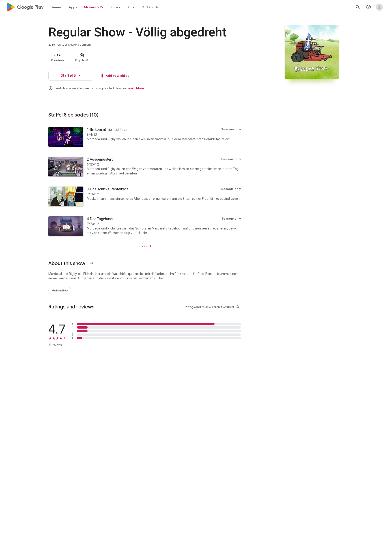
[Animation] (59, 290)
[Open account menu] (379, 7)
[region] (138, 58)
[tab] (56, 7)
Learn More (135, 88)
